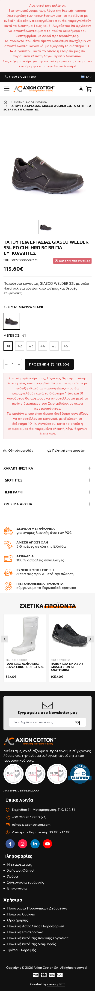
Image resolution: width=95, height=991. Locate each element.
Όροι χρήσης (17, 920)
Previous (4, 639)
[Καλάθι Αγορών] (89, 89)
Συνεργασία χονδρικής (25, 882)
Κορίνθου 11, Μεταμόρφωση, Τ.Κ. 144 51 (43, 810)
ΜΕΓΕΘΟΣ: (14, 335)
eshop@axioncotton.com (31, 824)
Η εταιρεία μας (19, 864)
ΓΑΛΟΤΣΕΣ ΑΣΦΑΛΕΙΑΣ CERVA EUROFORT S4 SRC (25, 665)
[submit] (77, 722)
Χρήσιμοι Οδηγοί (20, 870)
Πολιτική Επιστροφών (25, 932)
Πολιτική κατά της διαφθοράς (31, 944)
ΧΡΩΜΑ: (23, 307)
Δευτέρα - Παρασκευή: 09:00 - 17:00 (41, 832)
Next (90, 639)
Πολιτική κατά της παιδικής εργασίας (37, 938)
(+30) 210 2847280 (22, 76)
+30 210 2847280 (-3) (29, 817)
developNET (56, 984)
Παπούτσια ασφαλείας (30, 101)
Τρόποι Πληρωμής (21, 950)
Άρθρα (12, 876)
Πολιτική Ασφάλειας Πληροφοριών (35, 926)
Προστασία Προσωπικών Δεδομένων (37, 908)
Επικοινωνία (17, 888)
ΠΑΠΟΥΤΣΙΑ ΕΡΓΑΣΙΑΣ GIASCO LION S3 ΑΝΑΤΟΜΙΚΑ (67, 667)
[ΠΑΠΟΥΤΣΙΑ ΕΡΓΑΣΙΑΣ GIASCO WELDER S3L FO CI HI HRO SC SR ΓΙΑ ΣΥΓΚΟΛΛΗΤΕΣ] (47, 173)
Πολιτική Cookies (21, 914)
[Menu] (6, 88)
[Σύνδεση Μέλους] (81, 89)
